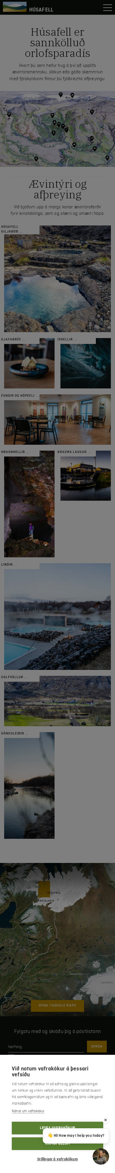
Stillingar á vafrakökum (57, 1159)
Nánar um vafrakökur (28, 1111)
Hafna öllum (57, 1143)
